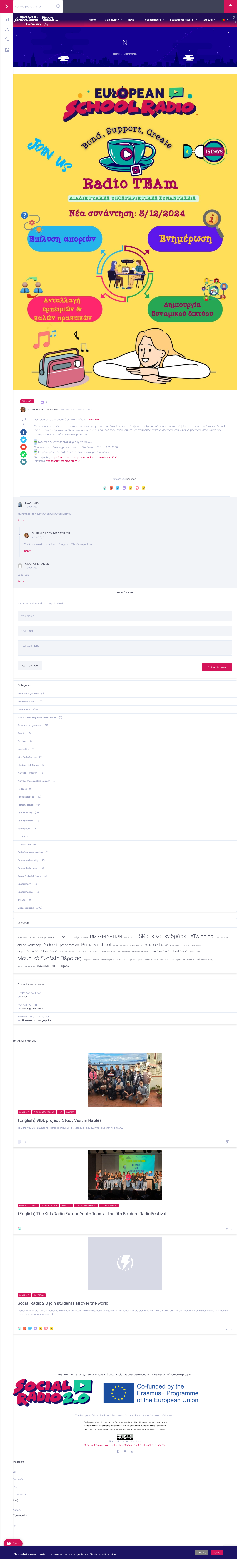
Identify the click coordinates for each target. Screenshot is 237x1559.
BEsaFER (64, 937)
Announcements (27, 701)
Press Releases (26, 796)
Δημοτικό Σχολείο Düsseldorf (103, 951)
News (131, 19)
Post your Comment (217, 667)
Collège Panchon (80, 937)
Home (92, 19)
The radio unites (67, 951)
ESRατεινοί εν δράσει (162, 936)
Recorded (26, 844)
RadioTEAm (175, 945)
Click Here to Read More (103, 1554)
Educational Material (182, 19)
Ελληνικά (94, 419)
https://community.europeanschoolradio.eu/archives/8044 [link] (84, 457)
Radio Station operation (30, 852)
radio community (120, 945)
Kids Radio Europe (27, 757)
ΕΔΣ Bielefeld (124, 951)
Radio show (24, 828)
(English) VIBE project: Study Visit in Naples (60, 1120)
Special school (25, 891)
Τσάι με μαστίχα (178, 959)
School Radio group (28, 868)
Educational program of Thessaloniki (37, 717)
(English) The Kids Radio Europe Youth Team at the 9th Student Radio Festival (92, 1213)
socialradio (197, 945)
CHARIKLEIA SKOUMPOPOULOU (45, 409)
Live (23, 836)
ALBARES (52, 937)
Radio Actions (25, 812)
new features (222, 937)
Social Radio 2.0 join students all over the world (63, 1303)
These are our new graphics (36, 1020)
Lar (14, 1471)
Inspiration (23, 749)
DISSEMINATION (106, 936)
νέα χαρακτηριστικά (26, 966)
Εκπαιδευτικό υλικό (140, 951)
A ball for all (22, 937)
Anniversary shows (28, 693)
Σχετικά (208, 19)
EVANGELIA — (33, 502)
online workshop (29, 945)
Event (21, 733)
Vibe (78, 951)
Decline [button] (202, 1552)
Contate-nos (19, 1494)
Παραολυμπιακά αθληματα (156, 959)
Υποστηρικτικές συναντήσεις (63, 461)
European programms (29, 725)
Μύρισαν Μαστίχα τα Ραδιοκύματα (99, 959)
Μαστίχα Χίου (196, 951)
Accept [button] (217, 1552)
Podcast (22, 788)
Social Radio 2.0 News (29, 876)
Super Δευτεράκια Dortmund (37, 951)
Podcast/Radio (152, 19)
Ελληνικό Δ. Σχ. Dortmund (170, 951)
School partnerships (29, 860)
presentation (69, 945)
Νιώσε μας (120, 959)
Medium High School (28, 765)
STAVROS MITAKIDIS (37, 563)
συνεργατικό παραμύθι (53, 965)
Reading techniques (32, 1008)
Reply (21, 520)
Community (112, 19)
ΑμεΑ (85, 951)
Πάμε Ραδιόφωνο (135, 959)
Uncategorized (26, 907)
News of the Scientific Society (34, 780)
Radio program (25, 820)
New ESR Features (27, 773)
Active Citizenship (38, 937)
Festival (22, 741)
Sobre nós (18, 1479)
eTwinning (202, 936)
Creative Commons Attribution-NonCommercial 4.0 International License (125, 1445)
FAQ (15, 1486)
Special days (24, 884)
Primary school (26, 804)
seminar (186, 945)
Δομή (25, 996)
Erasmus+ (128, 937)
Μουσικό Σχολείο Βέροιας (49, 958)
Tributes (22, 899)
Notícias (17, 1510)
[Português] (223, 19)
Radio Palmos (136, 945)
